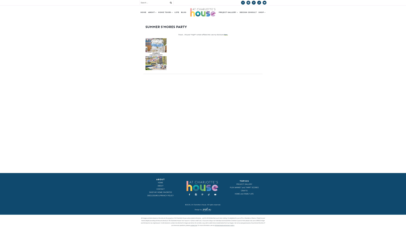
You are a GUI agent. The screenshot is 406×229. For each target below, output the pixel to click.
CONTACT (160, 189)
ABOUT (160, 186)
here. (226, 35)
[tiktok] (259, 3)
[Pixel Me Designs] (206, 210)
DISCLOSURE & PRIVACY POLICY (160, 195)
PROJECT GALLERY (244, 184)
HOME (160, 183)
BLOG (183, 12)
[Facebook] (243, 3)
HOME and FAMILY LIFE (244, 194)
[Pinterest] (254, 3)
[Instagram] (248, 3)
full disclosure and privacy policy (224, 225)
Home (143, 12)
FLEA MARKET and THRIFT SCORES (244, 187)
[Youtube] (264, 3)
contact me (193, 225)
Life (177, 12)
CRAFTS (244, 191)
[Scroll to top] (400, 222)
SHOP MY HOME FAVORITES (160, 192)
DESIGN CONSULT (248, 12)
